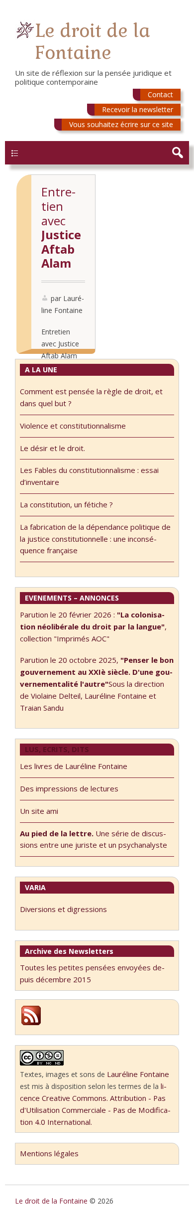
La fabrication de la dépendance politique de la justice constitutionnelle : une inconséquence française (95, 539)
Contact (160, 94)
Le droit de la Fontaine (92, 41)
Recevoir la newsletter (137, 109)
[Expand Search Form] (177, 152)
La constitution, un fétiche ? (66, 504)
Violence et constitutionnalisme (73, 426)
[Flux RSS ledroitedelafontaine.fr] (31, 1024)
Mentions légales (49, 1153)
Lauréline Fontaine (138, 1074)
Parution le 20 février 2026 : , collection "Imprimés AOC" (93, 626)
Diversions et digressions (63, 909)
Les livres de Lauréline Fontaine (73, 766)
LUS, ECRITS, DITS (57, 749)
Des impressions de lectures (69, 788)
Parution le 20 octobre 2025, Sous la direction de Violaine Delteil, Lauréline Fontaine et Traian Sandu (97, 683)
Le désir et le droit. (52, 448)
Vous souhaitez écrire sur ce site (121, 124)
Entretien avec (61, 227)
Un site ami (39, 811)
